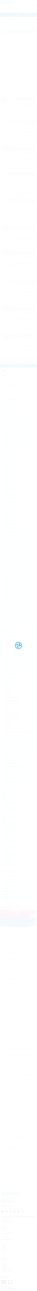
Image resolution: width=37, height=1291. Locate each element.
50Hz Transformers (10, 678)
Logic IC (6, 464)
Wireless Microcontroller (11, 903)
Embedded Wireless (10, 885)
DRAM (6, 455)
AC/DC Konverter (9, 405)
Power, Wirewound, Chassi (12, 716)
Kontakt (3, 1246)
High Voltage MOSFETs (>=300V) (14, 615)
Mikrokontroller (8, 467)
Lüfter (5, 769)
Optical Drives (8, 865)
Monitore (6, 799)
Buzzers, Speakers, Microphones (14, 735)
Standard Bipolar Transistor (12, 609)
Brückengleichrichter (10, 505)
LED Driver (7, 566)
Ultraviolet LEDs (9, 545)
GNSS (5, 888)
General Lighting (9, 548)
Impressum (4, 1268)
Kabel (5, 760)
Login (4, 1251)
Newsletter (4, 1248)
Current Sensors (9, 580)
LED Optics (7, 557)
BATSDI (6, 754)
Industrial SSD (8, 861)
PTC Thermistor (9, 725)
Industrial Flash (9, 855)
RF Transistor (8, 606)
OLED (5, 805)
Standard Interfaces (10, 489)
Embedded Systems (10, 832)
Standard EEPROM (10, 486)
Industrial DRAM (9, 852)
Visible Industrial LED (11, 572)
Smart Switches (9, 426)
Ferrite (6, 681)
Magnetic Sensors (9, 586)
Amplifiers (7, 408)
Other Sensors (8, 595)
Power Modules (9, 531)
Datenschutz (4, 1264)
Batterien (6, 757)
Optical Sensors (9, 592)
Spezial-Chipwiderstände (12, 700)
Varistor (6, 728)
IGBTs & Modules (9, 603)
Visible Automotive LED (11, 569)
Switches (6, 787)
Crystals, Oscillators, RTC (12, 738)
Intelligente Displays (10, 802)
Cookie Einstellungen (7, 1271)
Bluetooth (7, 879)
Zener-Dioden (8, 524)
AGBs (2, 1263)
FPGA (6, 461)
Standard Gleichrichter (11, 515)
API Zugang (4, 1245)
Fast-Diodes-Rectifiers (11, 509)
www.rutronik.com (7, 1221)
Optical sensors (9, 542)
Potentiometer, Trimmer (11, 719)
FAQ (2, 1243)
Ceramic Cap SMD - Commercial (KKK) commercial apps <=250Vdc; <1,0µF (16, 640)
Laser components (10, 539)
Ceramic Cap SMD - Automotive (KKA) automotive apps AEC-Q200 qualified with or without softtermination (16, 652)
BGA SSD (7, 449)
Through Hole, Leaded (11, 713)
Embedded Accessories (11, 823)
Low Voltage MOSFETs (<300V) (14, 612)
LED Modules (8, 563)
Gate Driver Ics (8, 414)
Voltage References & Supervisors (14, 439)
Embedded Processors (11, 829)
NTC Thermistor (9, 722)
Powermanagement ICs (11, 423)
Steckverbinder (9, 763)
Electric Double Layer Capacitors (14, 661)
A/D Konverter (8, 402)
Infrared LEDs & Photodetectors (14, 551)
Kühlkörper (7, 778)
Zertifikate (4, 1266)
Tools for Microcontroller (11, 495)
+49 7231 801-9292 (6, 1233)
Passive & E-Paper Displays (13, 808)
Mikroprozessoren (9, 471)
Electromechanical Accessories (14, 766)
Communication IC (10, 452)
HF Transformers (9, 684)
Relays (6, 784)
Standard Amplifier (10, 430)
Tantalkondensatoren (10, 670)
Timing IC (7, 492)
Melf (5, 706)
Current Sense (8, 694)
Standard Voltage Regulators (13, 436)
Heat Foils (7, 775)
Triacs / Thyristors (9, 623)
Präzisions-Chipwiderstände (13, 703)
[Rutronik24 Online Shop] (11, 3)
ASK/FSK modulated (10, 876)
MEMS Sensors (9, 589)
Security (6, 897)
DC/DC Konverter (9, 411)
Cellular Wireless (9, 882)
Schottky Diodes (9, 518)
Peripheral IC (8, 477)
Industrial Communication (12, 838)
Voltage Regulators (10, 442)
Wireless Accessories (11, 900)
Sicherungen (8, 772)
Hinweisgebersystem (7, 1269)
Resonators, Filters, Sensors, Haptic (15, 741)
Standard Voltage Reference (13, 433)
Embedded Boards (10, 826)
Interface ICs (8, 417)
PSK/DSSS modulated (11, 891)
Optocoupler (8, 554)
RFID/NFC (7, 894)
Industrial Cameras (10, 835)
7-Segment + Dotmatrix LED (13, 560)
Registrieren (5, 1253)
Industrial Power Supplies (12, 841)
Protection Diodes (9, 512)
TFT (5, 811)
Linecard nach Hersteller (15, 385)
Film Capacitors (9, 667)
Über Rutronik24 (5, 1249)
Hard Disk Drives (9, 858)
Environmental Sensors (11, 583)
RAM (5, 480)
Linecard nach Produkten (15, 376)
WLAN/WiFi (7, 906)
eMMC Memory (9, 458)
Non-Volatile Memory (10, 474)
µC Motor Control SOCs (11, 498)
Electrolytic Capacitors (11, 664)
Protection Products (10, 781)
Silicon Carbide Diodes (11, 521)
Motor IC (7, 420)
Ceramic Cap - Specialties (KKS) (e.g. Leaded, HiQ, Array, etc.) (14, 657)
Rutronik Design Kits (10, 483)
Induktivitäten (8, 687)
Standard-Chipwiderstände (12, 697)
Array (6, 710)
